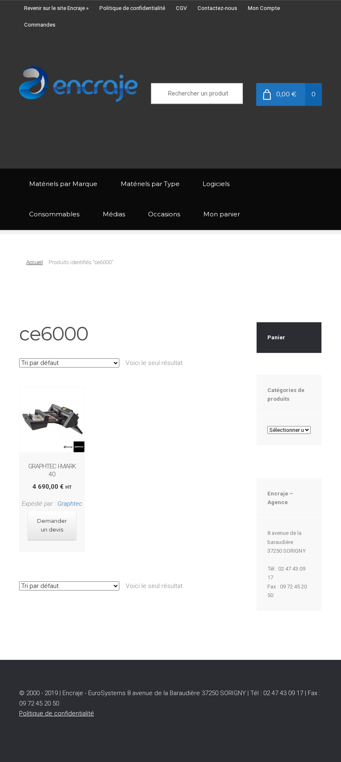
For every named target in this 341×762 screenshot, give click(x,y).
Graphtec (69, 503)
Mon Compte (264, 8)
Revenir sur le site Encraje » (56, 8)
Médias (114, 214)
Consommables (54, 214)
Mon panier (221, 214)
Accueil (34, 262)
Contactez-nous (217, 8)
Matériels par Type (150, 184)
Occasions (164, 214)
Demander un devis (52, 525)
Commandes (39, 25)
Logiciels (216, 184)
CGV (181, 8)
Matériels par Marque (63, 184)
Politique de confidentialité (132, 8)
